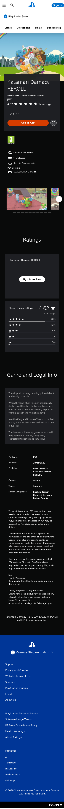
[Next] (59, 199)
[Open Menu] (4, 5)
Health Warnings (17, 578)
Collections (23, 27)
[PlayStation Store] (16, 16)
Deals (38, 27)
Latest (8, 27)
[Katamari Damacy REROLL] (27, 199)
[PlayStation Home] (32, 5)
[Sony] (56, 807)
